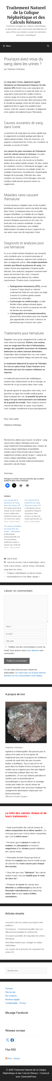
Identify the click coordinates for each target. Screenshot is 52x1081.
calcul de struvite (14, 562)
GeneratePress (28, 1076)
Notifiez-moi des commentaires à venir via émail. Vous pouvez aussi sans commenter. (24, 650)
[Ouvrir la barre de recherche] (48, 46)
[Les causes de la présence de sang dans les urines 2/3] (35, 511)
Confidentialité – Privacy (15, 1003)
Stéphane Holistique (14, 747)
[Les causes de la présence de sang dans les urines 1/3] (14, 511)
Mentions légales (12, 999)
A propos (9, 988)
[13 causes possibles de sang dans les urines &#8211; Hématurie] (14, 537)
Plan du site (10, 992)
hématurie (40, 566)
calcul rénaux (15, 566)
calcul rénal (12, 558)
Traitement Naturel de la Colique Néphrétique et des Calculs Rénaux (26, 15)
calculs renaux (28, 566)
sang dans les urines (13, 569)
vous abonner (33, 650)
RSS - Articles (13, 1058)
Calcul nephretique (31, 562)
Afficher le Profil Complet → (17, 796)
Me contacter (11, 996)
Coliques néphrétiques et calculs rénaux (24, 573)
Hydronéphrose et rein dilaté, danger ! (23, 576)
